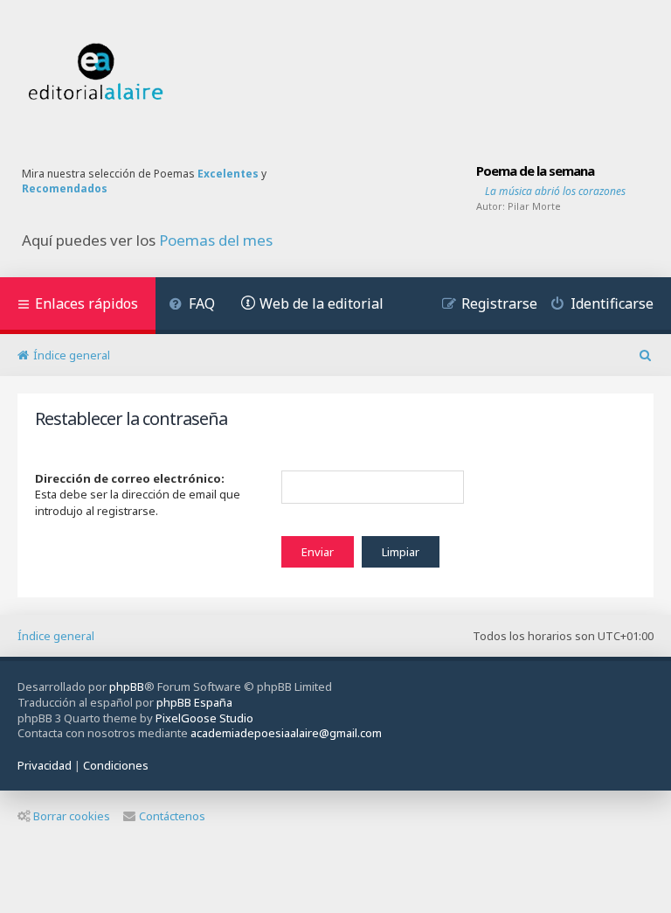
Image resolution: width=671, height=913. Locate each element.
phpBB (126, 686)
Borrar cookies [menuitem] (71, 816)
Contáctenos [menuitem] (172, 816)
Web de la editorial (321, 303)
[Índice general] (96, 72)
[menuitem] (192, 305)
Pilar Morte (534, 206)
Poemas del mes (216, 240)
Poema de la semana (535, 170)
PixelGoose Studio (204, 718)
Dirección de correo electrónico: (130, 478)
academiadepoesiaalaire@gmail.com (286, 733)
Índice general (55, 636)
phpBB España (194, 702)
